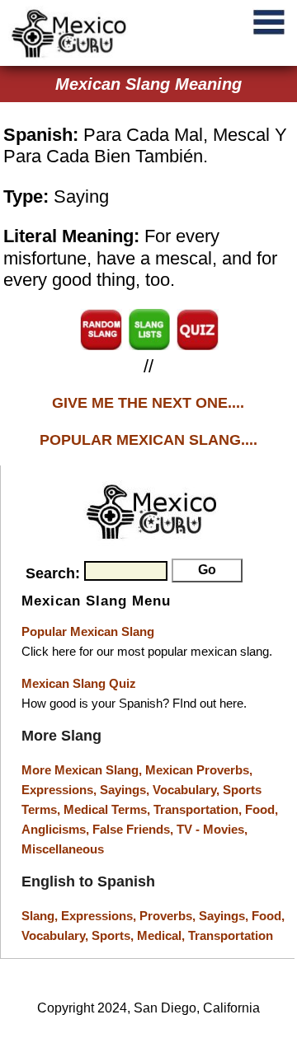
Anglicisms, (56, 829)
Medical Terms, (108, 809)
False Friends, (134, 829)
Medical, (162, 935)
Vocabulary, (188, 790)
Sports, (114, 935)
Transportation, (199, 809)
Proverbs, (169, 916)
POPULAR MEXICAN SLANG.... (148, 440)
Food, (261, 809)
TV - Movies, (212, 829)
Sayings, (126, 790)
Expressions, (59, 790)
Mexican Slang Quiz (78, 683)
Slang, (41, 916)
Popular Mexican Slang (87, 631)
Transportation (230, 935)
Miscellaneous (62, 849)
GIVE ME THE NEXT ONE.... (148, 403)
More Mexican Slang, (83, 770)
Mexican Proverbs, (198, 770)
